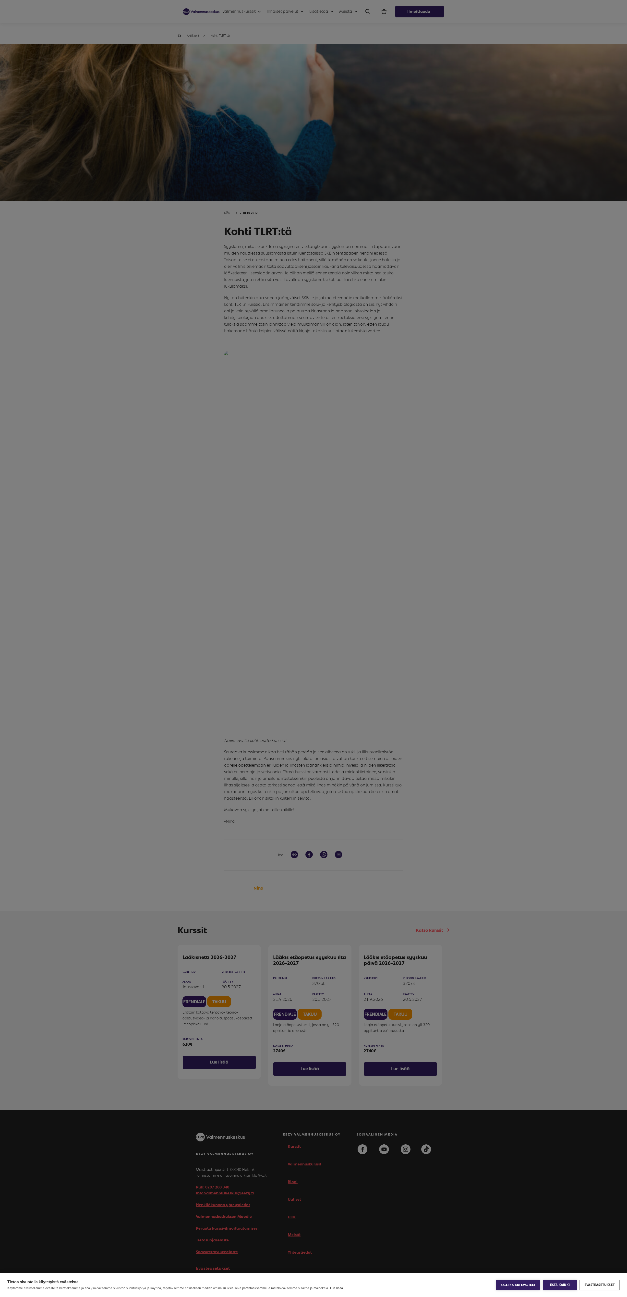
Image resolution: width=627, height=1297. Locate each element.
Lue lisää (336, 1288)
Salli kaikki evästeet (518, 1285)
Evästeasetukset (599, 1285)
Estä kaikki (560, 1285)
